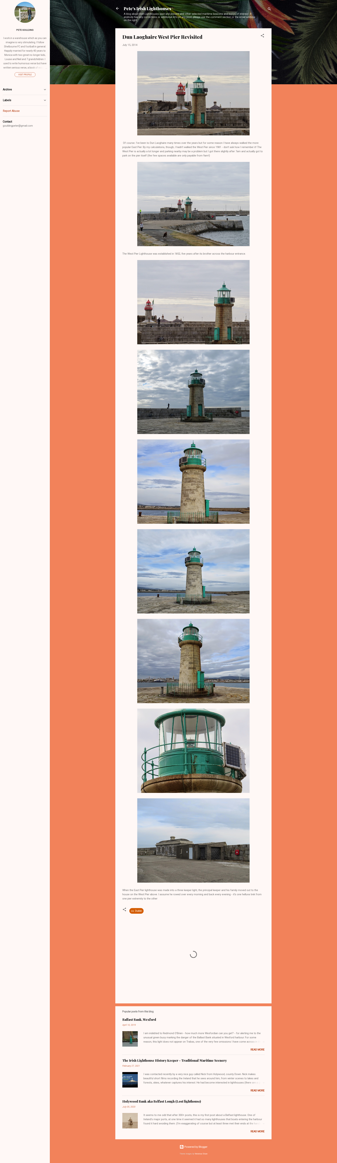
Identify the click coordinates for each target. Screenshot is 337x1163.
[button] (262, 36)
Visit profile (25, 74)
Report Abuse (11, 111)
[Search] (269, 9)
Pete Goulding (25, 29)
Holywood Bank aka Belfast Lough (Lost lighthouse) (161, 1101)
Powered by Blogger (195, 1146)
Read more (258, 1049)
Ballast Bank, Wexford (139, 1019)
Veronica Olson (201, 1154)
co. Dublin (136, 910)
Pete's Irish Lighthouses (147, 8)
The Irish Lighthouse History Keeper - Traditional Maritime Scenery (174, 1060)
